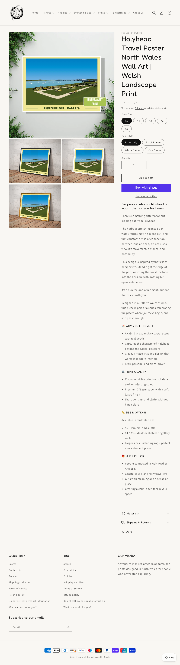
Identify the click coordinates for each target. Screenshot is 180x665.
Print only (131, 142)
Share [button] (129, 531)
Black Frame (153, 142)
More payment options (146, 196)
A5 (126, 120)
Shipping (139, 108)
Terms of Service (18, 588)
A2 (162, 120)
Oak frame (155, 150)
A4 (138, 120)
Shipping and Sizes (19, 582)
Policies (13, 576)
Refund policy (16, 594)
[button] (48, 12)
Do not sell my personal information (29, 601)
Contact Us (15, 570)
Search (13, 563)
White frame (132, 150)
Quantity (125, 158)
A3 (150, 120)
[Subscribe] (68, 627)
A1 (126, 128)
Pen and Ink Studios (84, 657)
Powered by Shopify (102, 657)
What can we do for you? (23, 607)
